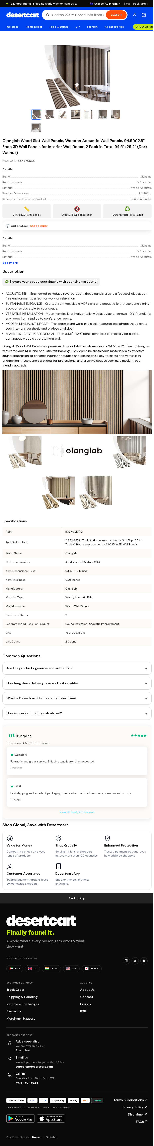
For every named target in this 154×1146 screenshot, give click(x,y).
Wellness (12, 26)
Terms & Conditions (130, 1100)
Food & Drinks (59, 26)
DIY (78, 26)
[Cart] (144, 14)
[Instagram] (126, 960)
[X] (135, 960)
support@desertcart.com (34, 1066)
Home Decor (34, 26)
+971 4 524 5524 (27, 1082)
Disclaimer (138, 1114)
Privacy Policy (135, 1107)
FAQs (142, 1122)
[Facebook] (144, 960)
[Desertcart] (22, 14)
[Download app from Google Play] (20, 1119)
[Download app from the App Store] (51, 1119)
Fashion (92, 26)
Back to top (77, 898)
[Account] (134, 14)
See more (10, 263)
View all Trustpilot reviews (77, 812)
